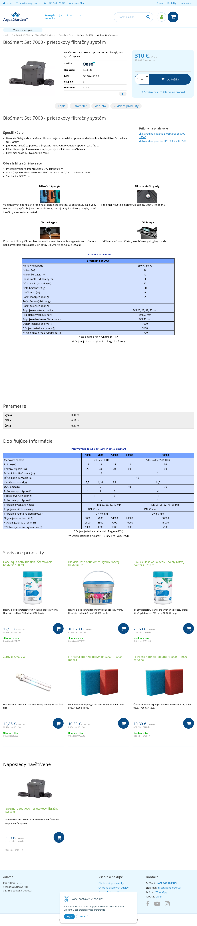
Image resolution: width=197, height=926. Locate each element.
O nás (160, 3)
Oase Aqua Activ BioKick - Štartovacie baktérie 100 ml (27, 563)
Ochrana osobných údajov (113, 887)
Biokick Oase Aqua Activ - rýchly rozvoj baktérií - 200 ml (158, 563)
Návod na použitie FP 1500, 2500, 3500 (164, 141)
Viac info (100, 106)
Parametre (80, 106)
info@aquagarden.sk (30, 3)
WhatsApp (161, 892)
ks (142, 79)
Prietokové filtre (66, 35)
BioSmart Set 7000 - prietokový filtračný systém (31, 810)
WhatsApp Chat (76, 3)
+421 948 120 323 (56, 3)
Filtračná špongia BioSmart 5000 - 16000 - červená (161, 658)
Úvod (9, 3)
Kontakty (171, 3)
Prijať (69, 916)
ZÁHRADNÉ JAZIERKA (21, 35)
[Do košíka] (58, 628)
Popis (61, 106)
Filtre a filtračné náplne (45, 35)
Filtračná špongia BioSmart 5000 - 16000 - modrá (95, 658)
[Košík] (174, 17)
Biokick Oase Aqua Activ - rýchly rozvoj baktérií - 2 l (93, 563)
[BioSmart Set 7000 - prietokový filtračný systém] (31, 73)
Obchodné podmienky (111, 883)
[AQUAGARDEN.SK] (168, 903)
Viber (159, 896)
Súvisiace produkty (126, 106)
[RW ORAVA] (148, 903)
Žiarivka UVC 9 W (14, 657)
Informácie (186, 3)
